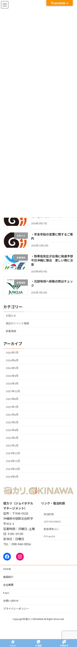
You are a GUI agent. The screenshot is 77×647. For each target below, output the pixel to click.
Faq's (6, 592)
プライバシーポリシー (16, 608)
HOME (7, 569)
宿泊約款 (49, 514)
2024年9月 (12, 476)
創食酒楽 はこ (51, 529)
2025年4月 (12, 430)
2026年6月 (12, 360)
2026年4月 (12, 375)
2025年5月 (12, 422)
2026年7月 (12, 352)
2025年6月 (12, 414)
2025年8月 (12, 399)
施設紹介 (8, 577)
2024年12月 (13, 453)
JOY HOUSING (52, 521)
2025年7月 (12, 407)
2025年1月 (12, 445)
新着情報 (11, 331)
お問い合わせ (11, 600)
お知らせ (11, 315)
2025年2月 (12, 437)
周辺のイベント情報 (17, 323)
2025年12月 (13, 391)
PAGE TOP (71, 623)
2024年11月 (13, 461)
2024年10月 (13, 469)
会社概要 (8, 584)
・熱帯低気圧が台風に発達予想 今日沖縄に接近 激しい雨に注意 (53, 260)
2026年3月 (12, 383)
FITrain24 (49, 536)
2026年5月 (12, 368)
